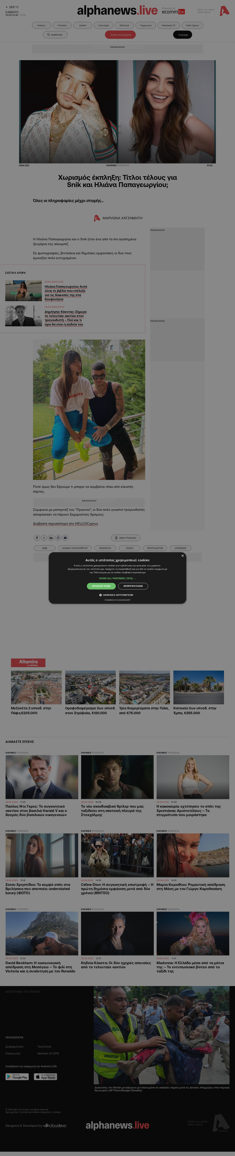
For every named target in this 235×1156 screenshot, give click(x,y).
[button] (117, 578)
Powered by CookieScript (117, 600)
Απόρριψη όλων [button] (133, 586)
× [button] (182, 556)
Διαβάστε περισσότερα (133, 572)
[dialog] (117, 578)
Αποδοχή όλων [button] (101, 586)
